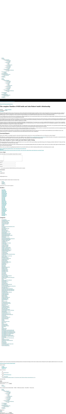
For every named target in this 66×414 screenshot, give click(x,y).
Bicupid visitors (4, 232)
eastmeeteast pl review (5, 259)
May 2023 (3, 207)
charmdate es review (5, 246)
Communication (4, 252)
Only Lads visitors (5, 308)
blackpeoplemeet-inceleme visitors (7, 235)
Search (1, 380)
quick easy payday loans (5, 321)
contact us (3, 182)
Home (3, 78)
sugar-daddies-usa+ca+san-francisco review (8, 331)
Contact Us (3, 97)
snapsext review (4, 328)
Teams (3, 338)
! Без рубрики (4, 219)
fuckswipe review (4, 274)
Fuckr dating (4, 273)
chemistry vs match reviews (6, 247)
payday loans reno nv (5, 318)
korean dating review (5, 285)
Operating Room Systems (6, 309)
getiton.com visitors (5, 276)
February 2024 (4, 201)
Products (3, 58)
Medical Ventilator (5, 296)
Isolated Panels (4, 282)
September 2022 (4, 210)
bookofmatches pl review (6, 237)
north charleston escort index (6, 303)
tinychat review (4, 342)
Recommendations (5, 73)
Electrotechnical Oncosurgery (6, 261)
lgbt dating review (4, 291)
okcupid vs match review (6, 305)
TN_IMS (9, 66)
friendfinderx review (5, 271)
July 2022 (3, 212)
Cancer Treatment (6, 69)
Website (1, 166)
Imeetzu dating (4, 280)
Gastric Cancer (8, 67)
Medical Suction (4, 295)
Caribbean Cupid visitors (6, 240)
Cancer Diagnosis (6, 59)
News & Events (6, 75)
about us (3, 183)
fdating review (4, 264)
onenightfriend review (5, 306)
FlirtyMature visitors (5, 269)
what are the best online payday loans (7, 343)
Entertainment (4, 263)
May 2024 (3, 199)
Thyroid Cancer (8, 65)
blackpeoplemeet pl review (6, 234)
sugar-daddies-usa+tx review (6, 334)
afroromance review (5, 221)
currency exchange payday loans (7, 255)
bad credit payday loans (5, 228)
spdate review (4, 329)
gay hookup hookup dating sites (7, 275)
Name (1, 162)
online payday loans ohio (6, 307)
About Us (3, 76)
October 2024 (4, 194)
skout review (4, 326)
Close (1, 171)
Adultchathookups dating (6, 220)
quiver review (4, 322)
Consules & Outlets (5, 253)
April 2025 (3, 189)
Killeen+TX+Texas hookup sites (7, 284)
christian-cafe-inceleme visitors (6, 249)
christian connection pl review (6, 248)
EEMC (9, 68)
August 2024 (4, 196)
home (3, 279)
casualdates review (5, 241)
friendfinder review (5, 270)
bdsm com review (4, 230)
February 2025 (4, 191)
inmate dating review (5, 281)
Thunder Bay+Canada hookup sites (7, 340)
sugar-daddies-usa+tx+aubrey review (7, 335)
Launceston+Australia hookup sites (7, 288)
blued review (4, 236)
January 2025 (4, 192)
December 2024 (4, 193)
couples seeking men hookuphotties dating (8, 254)
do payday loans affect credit (6, 258)
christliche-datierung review (6, 250)
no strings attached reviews (6, 302)
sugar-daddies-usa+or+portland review (8, 333)
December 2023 (4, 203)
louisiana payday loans (5, 293)
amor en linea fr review (5, 222)
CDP (8, 63)
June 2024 (3, 198)
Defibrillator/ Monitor (5, 257)
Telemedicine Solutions (5, 339)
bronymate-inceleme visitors (6, 239)
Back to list (1, 149)
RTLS (3, 323)
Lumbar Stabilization (5, 294)
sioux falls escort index (5, 325)
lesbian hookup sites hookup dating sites (8, 290)
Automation (4, 227)
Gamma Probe (10, 64)
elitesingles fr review (5, 262)
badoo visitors (4, 229)
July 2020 (3, 215)
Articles (5, 72)
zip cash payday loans (5, 344)
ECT (8, 91)
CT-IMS (9, 61)
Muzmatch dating (4, 299)
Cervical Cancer (8, 60)
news (3, 300)
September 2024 (4, 195)
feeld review (4, 265)
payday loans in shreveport (6, 317)
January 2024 (4, 202)
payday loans (4, 315)
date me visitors (4, 256)
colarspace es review (5, 251)
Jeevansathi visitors (5, 283)
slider (3, 327)
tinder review (4, 341)
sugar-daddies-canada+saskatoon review (8, 330)
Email (1, 164)
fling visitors (4, 266)
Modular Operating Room (6, 297)
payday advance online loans (6, 313)
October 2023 (4, 204)
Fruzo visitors (4, 272)
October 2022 (4, 209)
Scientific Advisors (5, 324)
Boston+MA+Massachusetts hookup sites (8, 101)
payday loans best (4, 316)
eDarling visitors (4, 260)
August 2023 (4, 205)
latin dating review (5, 287)
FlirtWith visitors (4, 268)
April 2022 (3, 213)
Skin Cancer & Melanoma (10, 90)
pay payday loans (4, 312)
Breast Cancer (8, 62)
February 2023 (4, 208)
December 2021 (4, 214)
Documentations (4, 71)
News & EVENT (4, 301)
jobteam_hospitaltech (8, 109)
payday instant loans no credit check (7, 314)
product (3, 319)
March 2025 (4, 190)
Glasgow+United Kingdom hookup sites (8, 277)
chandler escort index (5, 245)
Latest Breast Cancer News (6, 74)
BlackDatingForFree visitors (6, 233)
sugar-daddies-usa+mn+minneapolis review (8, 332)
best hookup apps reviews (6, 231)
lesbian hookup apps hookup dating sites (8, 289)
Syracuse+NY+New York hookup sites (8, 337)
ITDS (8, 84)
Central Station (4, 243)
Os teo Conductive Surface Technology (8, 310)
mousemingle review (5, 298)
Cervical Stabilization (5, 244)
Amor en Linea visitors (5, 223)
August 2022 (4, 211)
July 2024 (3, 197)
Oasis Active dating (5, 304)
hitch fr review (4, 278)
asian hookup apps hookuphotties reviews (8, 226)
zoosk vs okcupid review (6, 345)
